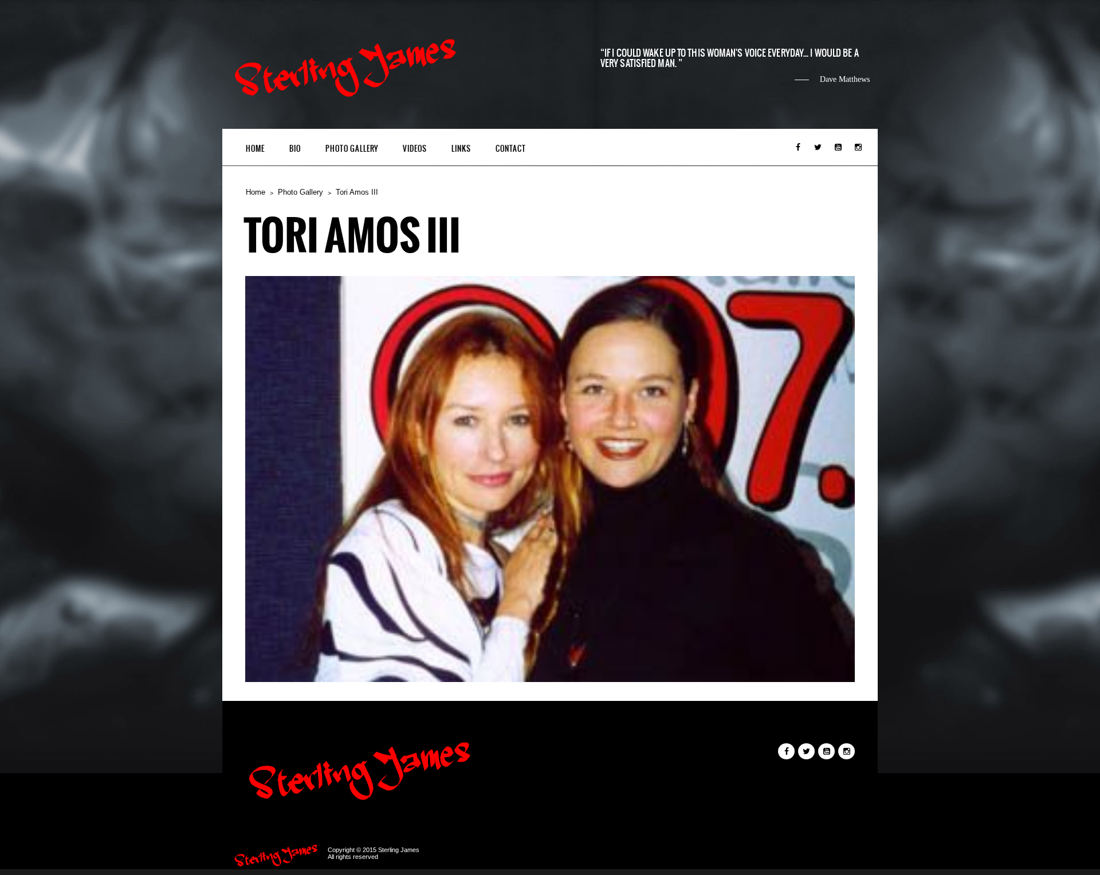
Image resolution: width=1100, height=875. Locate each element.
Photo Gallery (351, 148)
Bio (295, 148)
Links (461, 148)
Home (255, 148)
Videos (415, 148)
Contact (511, 148)
